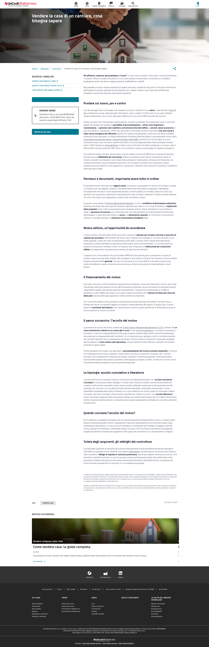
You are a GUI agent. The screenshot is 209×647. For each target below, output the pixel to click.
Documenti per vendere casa (71, 611)
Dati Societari (71, 589)
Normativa (154, 614)
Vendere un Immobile (39, 616)
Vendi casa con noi (68, 604)
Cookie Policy (96, 589)
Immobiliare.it (147, 330)
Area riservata (36, 609)
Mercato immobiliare (158, 604)
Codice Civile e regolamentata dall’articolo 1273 (143, 327)
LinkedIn (120, 577)
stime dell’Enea (111, 145)
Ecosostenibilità (156, 611)
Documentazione (156, 616)
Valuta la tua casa (42, 132)
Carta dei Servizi (47, 589)
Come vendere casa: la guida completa (61, 547)
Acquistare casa (156, 609)
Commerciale (96, 609)
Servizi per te (36, 606)
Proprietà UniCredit (98, 614)
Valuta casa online (68, 606)
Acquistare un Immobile (40, 614)
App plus (35, 611)
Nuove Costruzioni (97, 606)
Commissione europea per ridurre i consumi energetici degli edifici (111, 139)
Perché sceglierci (37, 604)
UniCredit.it (89, 577)
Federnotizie (134, 451)
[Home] (20, 4)
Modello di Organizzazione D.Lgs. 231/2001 (139, 589)
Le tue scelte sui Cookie (113, 589)
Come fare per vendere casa (71, 609)
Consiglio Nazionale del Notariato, (119, 203)
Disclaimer (83, 589)
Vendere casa (48, 503)
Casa (93, 604)
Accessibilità (163, 589)
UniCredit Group (105, 577)
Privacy (59, 589)
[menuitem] (76, 4)
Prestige (94, 611)
